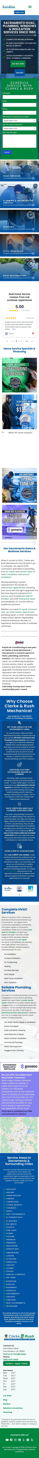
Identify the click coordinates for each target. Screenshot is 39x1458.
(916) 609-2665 (10, 1359)
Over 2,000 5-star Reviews (19, 851)
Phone (6, 109)
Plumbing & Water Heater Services (18, 201)
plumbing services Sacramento (15, 1013)
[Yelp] (32, 1440)
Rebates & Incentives (13, 1408)
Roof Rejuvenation (14, 275)
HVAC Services (11, 176)
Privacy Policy (22, 1449)
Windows (8, 226)
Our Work (7, 1395)
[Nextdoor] (28, 1440)
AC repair (23, 940)
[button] (29, 6)
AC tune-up (12, 871)
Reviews (7, 1404)
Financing (7, 1412)
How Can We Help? (10, 132)
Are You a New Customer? (13, 125)
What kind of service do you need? (16, 117)
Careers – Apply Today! (16, 1363)
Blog (5, 1400)
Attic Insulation (13, 251)
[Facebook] (11, 1440)
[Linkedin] (19, 1440)
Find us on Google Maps (14, 1354)
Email (5, 101)
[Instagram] (15, 1440)
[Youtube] (7, 1440)
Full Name (7, 93)
